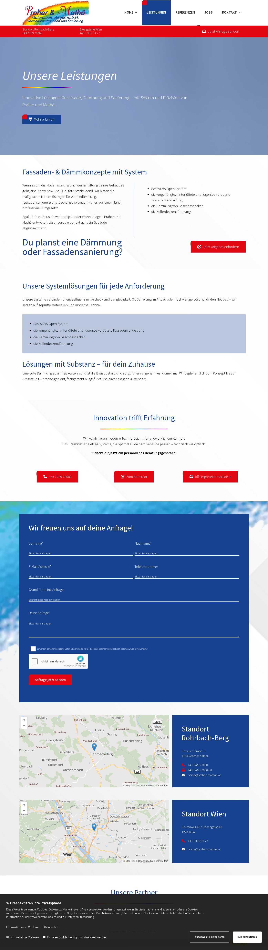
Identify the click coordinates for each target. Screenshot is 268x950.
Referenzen (185, 12)
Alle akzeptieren (247, 936)
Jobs (208, 12)
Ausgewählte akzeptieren (209, 936)
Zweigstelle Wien (91, 29)
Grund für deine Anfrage (46, 589)
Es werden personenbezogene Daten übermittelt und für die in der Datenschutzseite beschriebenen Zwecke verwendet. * (92, 648)
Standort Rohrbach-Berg (38, 29)
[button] (221, 31)
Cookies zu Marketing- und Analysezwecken (77, 937)
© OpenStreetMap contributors (152, 785)
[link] (131, 13)
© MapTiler (129, 785)
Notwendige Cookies (24, 937)
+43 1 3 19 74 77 (90, 33)
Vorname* (36, 543)
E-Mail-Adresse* (40, 566)
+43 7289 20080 (32, 33)
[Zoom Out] (24, 726)
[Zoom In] (24, 720)
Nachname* (143, 543)
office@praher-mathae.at (204, 775)
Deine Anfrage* (39, 613)
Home (128, 12)
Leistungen (156, 12)
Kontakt (229, 12)
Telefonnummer (146, 566)
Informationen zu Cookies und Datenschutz (33, 927)
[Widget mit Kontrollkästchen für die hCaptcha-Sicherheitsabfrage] (58, 661)
